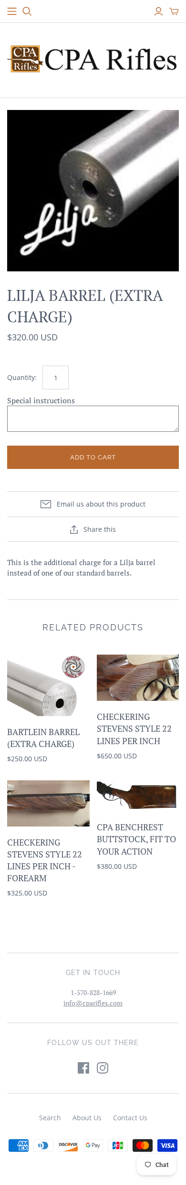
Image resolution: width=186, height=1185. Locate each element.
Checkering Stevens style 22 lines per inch (134, 728)
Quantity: (22, 377)
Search (50, 1117)
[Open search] (27, 11)
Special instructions (41, 400)
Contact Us (130, 1117)
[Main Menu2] (12, 11)
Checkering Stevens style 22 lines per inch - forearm (44, 860)
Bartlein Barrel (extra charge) (43, 737)
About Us (87, 1117)
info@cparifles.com (93, 1002)
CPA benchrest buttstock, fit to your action (136, 838)
